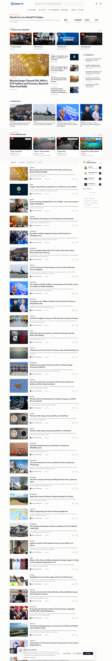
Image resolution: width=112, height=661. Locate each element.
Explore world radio (87, 188)
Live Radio (33, 10)
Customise (78, 653)
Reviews (73, 10)
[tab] (13, 162)
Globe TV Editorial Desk (37, 178)
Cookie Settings (93, 202)
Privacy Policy (92, 198)
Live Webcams (55, 10)
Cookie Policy (95, 200)
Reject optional (66, 653)
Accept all (88, 653)
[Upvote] (73, 179)
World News (64, 10)
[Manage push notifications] (100, 4)
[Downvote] (76, 179)
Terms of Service (87, 200)
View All (99, 30)
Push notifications (88, 205)
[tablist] (44, 162)
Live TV (43, 10)
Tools (81, 10)
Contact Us (86, 202)
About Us (86, 198)
